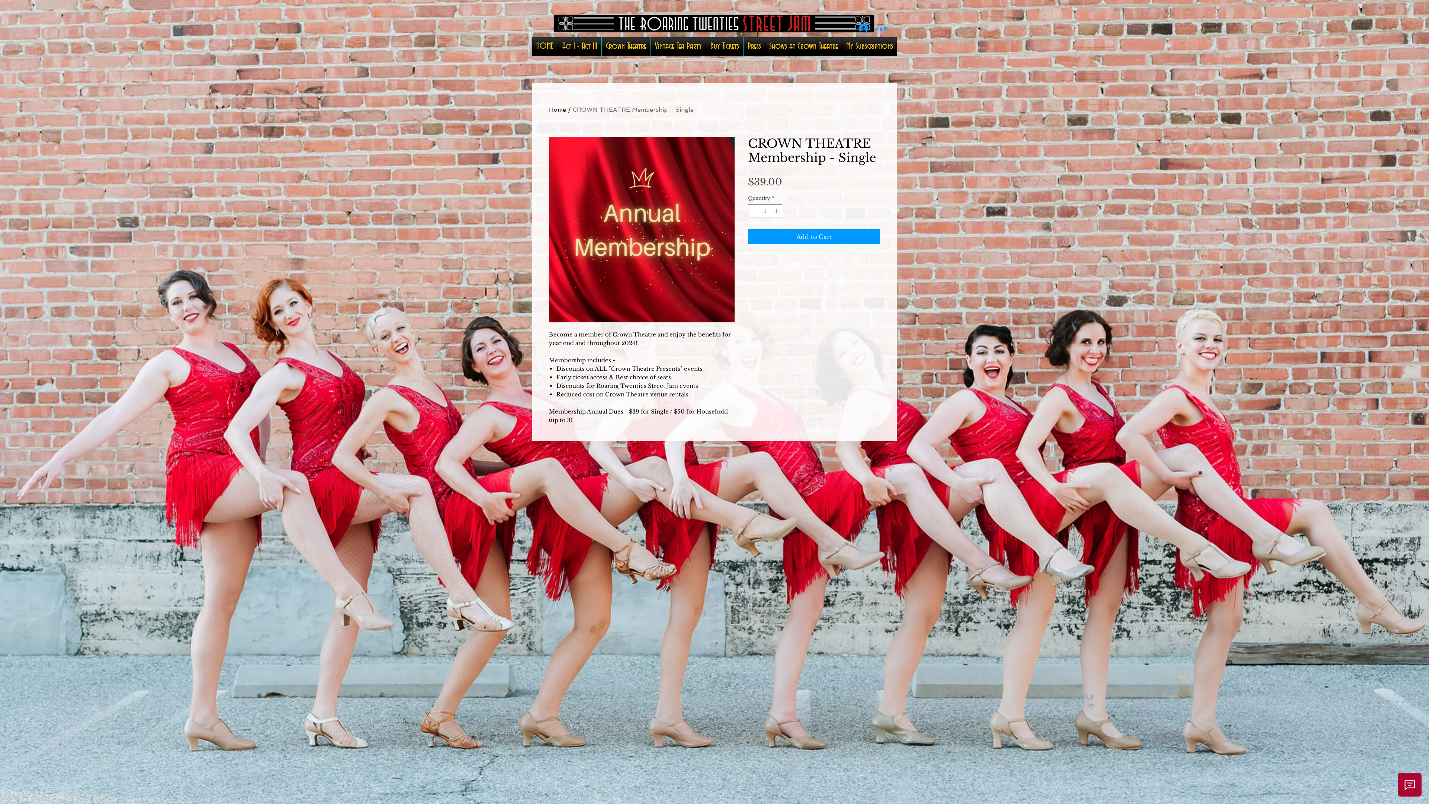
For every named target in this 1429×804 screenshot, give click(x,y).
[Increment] (777, 211)
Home (557, 109)
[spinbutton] (765, 211)
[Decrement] (753, 211)
